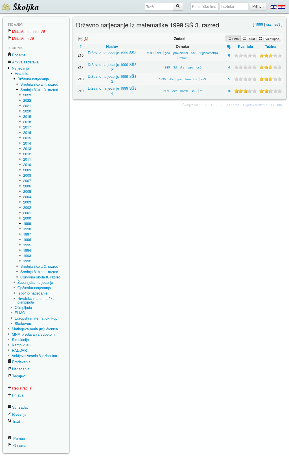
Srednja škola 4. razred (39, 84)
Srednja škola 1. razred (39, 271)
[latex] (80, 38)
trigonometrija (209, 52)
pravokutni (180, 52)
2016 (27, 132)
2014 (27, 143)
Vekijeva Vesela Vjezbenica (34, 355)
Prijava (17, 395)
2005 (27, 191)
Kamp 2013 (21, 344)
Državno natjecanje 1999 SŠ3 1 (112, 55)
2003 (27, 202)
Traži (16, 421)
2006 (27, 186)
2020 (27, 111)
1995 (27, 244)
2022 (27, 100)
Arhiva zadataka (25, 62)
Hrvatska (22, 73)
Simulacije (20, 339)
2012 (27, 153)
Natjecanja (20, 68)
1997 (27, 234)
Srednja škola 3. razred (39, 89)
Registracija (21, 388)
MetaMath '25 (23, 38)
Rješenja (19, 414)
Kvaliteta (245, 46)
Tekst (250, 38)
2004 (27, 196)
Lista (235, 38)
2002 (27, 207)
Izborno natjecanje (32, 293)
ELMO (20, 312)
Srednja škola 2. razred (39, 266)
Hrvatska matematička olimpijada (35, 300)
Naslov (112, 46)
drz (268, 24)
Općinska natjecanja (34, 287)
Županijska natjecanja (35, 282)
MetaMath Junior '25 (28, 31)
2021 (27, 105)
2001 (27, 212)
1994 (27, 250)
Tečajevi (19, 375)
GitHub (276, 104)
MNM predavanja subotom (33, 334)
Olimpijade (23, 307)
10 (229, 90)
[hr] (281, 6)
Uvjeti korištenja (255, 104)
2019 (27, 116)
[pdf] (86, 38)
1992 (27, 261)
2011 (27, 159)
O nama (19, 445)
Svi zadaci (20, 407)
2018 (27, 121)
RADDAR (19, 350)
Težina (270, 46)
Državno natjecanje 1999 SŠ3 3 (112, 79)
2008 (27, 175)
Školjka (24, 7)
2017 (27, 127)
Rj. (229, 46)
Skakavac (23, 323)
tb (201, 90)
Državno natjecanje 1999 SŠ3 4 (112, 90)
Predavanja (21, 361)
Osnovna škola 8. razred (40, 277)
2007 (27, 180)
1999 (27, 223)
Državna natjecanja (33, 78)
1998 (27, 228)
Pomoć (18, 438)
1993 (27, 255)
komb (184, 90)
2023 (27, 95)
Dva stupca (270, 38)
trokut (183, 58)
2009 (27, 169)
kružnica (191, 79)
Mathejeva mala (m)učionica (35, 328)
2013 (27, 148)
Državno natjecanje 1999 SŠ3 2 (112, 67)
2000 (27, 218)
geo (167, 52)
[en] (273, 6)
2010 (27, 164)
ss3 (277, 24)
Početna (19, 54)
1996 (27, 239)
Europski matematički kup (36, 318)
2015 (27, 137)
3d (175, 67)
